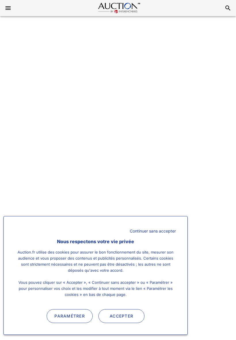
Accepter (121, 315)
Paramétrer (69, 315)
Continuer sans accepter (153, 230)
